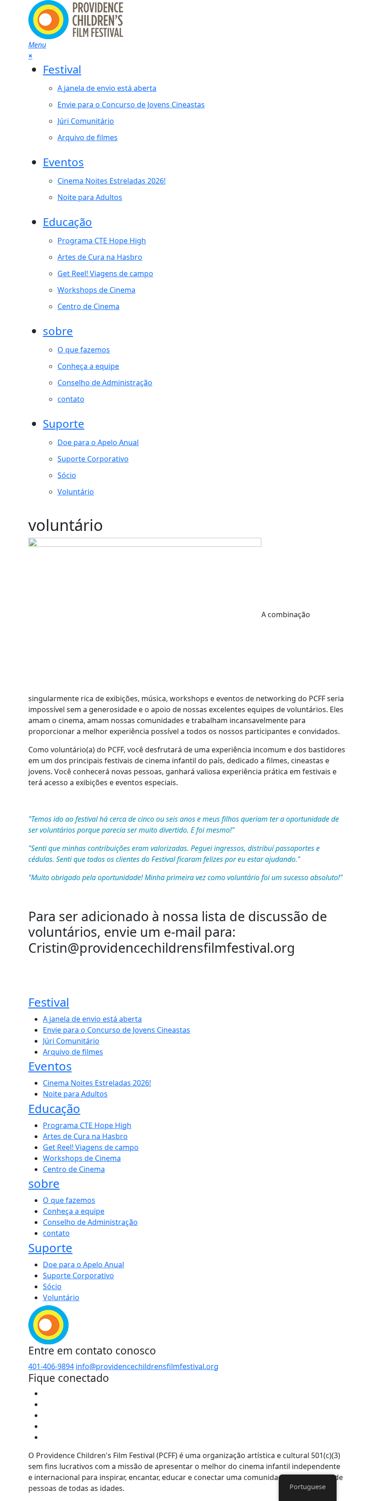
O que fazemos (83, 350)
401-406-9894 (51, 1366)
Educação (67, 221)
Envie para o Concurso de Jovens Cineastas (131, 105)
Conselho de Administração (104, 383)
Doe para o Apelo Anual (98, 442)
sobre (58, 330)
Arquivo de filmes (87, 137)
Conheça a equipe (88, 366)
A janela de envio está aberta (106, 88)
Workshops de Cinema (96, 290)
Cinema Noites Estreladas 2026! (111, 181)
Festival (62, 69)
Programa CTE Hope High (101, 241)
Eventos (63, 161)
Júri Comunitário (85, 121)
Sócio (66, 475)
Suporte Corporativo (93, 459)
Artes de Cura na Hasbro (99, 257)
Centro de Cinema (88, 306)
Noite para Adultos (89, 197)
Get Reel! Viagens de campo (105, 273)
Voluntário (75, 492)
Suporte (63, 423)
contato (70, 399)
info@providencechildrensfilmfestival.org (147, 1366)
